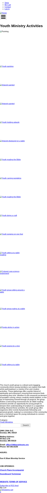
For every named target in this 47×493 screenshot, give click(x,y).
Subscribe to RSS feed (9, 486)
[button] (23, 74)
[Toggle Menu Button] (3, 17)
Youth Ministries (6, 422)
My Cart (8, 5)
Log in (7, 9)
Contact (8, 7)
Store (7, 3)
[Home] (3, 13)
